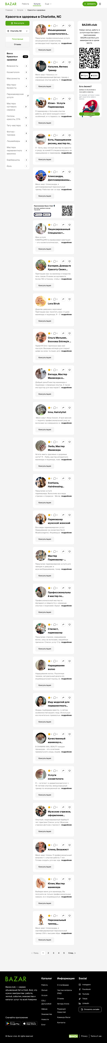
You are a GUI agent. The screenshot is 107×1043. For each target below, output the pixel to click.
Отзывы (17, 44)
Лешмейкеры (13, 141)
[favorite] (69, 26)
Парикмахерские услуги (15, 96)
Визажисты (12, 66)
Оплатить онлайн (91, 1009)
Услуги (37, 3)
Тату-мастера (14, 125)
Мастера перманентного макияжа (14, 150)
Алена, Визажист (58, 849)
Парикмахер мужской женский (59, 521)
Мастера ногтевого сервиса (11, 106)
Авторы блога (63, 1004)
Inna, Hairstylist (57, 412)
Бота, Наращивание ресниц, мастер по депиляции (59, 143)
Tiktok (84, 998)
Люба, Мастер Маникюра (56, 448)
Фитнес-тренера (11, 133)
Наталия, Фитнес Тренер (58, 68)
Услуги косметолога (55, 777)
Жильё (44, 990)
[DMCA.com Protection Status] (73, 1036)
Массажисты (13, 78)
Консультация (44, 50)
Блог (43, 1024)
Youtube (85, 994)
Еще (47, 3)
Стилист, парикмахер (55, 630)
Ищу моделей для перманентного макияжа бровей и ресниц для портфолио (59, 709)
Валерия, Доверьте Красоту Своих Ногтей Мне (59, 269)
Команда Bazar (63, 1017)
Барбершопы (13, 160)
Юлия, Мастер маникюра (56, 885)
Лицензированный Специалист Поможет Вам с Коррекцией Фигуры (59, 236)
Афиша (44, 1009)
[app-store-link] (29, 1023)
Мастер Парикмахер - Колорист (56, 559)
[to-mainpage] (15, 979)
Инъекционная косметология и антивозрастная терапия (57, 36)
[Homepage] (10, 4)
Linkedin (85, 1003)
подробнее (66, 43)
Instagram (86, 984)
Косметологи (13, 72)
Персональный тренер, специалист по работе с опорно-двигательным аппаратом (58, 929)
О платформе (63, 985)
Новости (45, 1019)
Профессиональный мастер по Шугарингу (59, 596)
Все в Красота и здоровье (12, 56)
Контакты (61, 1022)
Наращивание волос (56, 667)
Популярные (17, 39)
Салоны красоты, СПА (13, 118)
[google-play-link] (12, 1023)
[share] (63, 26)
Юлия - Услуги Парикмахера (56, 105)
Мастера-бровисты (12, 86)
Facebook (86, 989)
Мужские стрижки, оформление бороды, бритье (59, 815)
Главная (9, 10)
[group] (17, 42)
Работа (25, 3)
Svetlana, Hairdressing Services (55, 486)
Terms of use (96, 1036)
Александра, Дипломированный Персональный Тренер (59, 182)
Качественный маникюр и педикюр (56, 742)
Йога (9, 166)
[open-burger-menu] (100, 4)
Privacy (84, 1036)
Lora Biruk (54, 303)
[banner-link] (53, 211)
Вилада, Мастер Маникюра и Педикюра (57, 378)
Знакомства (46, 1014)
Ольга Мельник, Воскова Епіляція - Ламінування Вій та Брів (59, 343)
